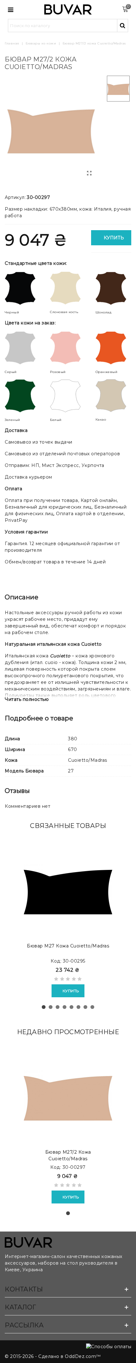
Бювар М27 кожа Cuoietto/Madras (68, 946)
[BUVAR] (68, 9)
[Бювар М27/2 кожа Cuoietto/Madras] (89, 173)
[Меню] (11, 9)
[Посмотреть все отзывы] (68, 980)
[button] (44, 1007)
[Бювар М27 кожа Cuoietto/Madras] (68, 889)
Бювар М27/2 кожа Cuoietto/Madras (68, 1155)
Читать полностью (27, 699)
